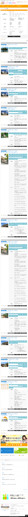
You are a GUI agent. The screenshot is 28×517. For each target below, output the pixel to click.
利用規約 (13, 505)
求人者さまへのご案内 (13, 511)
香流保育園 (2, 65)
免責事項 (22, 505)
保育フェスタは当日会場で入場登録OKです (7, 469)
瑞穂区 (13, 14)
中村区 (20, 13)
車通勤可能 (20, 32)
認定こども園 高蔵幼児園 (5, 149)
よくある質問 (22, 455)
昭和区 (10, 14)
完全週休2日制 (21, 31)
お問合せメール (5, 510)
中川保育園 (2, 412)
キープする (4, 84)
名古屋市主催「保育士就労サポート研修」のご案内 (8, 479)
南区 (24, 14)
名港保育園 (2, 128)
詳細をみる (10, 84)
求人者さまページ (18, 511)
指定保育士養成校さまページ (13, 514)
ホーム (1, 8)
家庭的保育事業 (20, 19)
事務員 (11, 24)
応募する (17, 84)
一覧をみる (24, 489)
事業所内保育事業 (12, 20)
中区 (23, 13)
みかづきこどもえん (4, 218)
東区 (13, 13)
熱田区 (16, 14)
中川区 (19, 14)
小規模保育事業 (12, 19)
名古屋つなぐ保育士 (8, 2)
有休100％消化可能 (11, 31)
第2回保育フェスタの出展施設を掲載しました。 (8, 464)
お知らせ (23, 506)
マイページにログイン (8, 450)
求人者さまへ (13, 455)
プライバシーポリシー (18, 505)
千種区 (10, 13)
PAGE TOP (26, 516)
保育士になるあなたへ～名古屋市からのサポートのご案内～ (19, 6)
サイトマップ (15, 506)
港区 (21, 14)
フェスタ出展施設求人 (2, 6)
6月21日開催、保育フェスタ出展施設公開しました (8, 474)
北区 (15, 13)
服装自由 (11, 32)
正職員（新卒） (12, 26)
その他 (19, 24)
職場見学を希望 (24, 84)
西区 (17, 13)
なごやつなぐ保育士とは (12, 6)
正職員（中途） (20, 26)
